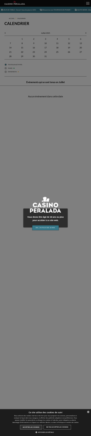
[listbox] (88, 412)
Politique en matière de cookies (68, 422)
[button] (45, 432)
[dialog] (45, 422)
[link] (45, 227)
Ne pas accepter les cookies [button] (57, 427)
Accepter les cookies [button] (31, 427)
